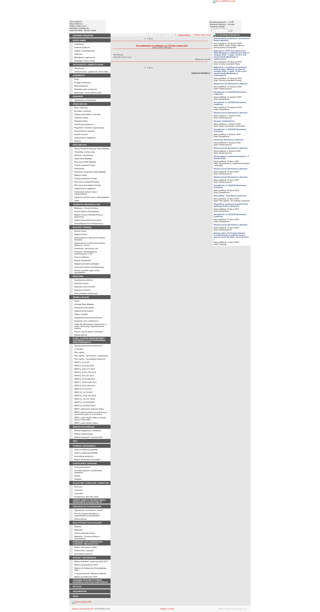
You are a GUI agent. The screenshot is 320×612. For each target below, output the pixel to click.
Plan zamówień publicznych (86, 293)
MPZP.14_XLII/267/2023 (85, 406)
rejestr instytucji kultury (87, 523)
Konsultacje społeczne (84, 456)
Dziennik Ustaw (76, 30)
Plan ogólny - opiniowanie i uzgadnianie (91, 356)
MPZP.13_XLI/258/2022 (84, 402)
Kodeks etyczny (81, 134)
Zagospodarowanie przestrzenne (88, 318)
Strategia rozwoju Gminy (84, 61)
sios (75, 441)
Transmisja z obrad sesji (84, 152)
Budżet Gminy (80, 231)
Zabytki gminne (80, 335)
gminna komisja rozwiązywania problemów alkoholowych (89, 501)
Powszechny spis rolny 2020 (86, 497)
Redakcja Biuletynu (218, 24)
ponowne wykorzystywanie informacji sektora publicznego (90, 581)
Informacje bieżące (82, 467)
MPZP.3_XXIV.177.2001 (84, 369)
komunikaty (79, 76)
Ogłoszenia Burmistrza (83, 311)
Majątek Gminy (80, 234)
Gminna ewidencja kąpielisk (86, 450)
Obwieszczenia (225, 89)
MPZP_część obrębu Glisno (86, 423)
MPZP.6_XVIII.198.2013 (84, 379)
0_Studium (79, 349)
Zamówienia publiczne (83, 280)
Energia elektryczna (82, 83)
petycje (77, 587)
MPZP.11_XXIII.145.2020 (85, 396)
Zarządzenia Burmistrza (84, 308)
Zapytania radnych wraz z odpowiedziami (91, 197)
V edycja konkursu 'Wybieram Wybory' (90, 573)
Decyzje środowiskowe (224, 121)
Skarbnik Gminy (81, 121)
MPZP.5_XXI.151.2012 (84, 376)
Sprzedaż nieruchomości (84, 287)
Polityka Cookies (167, 609)
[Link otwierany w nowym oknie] (232, 9)
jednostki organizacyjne (86, 204)
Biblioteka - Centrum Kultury (86, 208)
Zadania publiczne (82, 47)
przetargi (78, 276)
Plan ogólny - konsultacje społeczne (230, 196)
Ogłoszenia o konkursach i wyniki (88, 510)
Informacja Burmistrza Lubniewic (229, 140)
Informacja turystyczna (83, 124)
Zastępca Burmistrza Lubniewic (87, 114)
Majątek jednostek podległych (87, 264)
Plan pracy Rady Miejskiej (85, 162)
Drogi (76, 79)
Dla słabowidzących (218, 22)
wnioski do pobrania (84, 427)
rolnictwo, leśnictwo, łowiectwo (91, 483)
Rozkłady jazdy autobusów (85, 89)
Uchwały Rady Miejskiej (84, 304)
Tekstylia (77, 479)
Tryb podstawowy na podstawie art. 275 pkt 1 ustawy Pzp (162, 46)
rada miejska (80, 145)
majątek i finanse (82, 227)
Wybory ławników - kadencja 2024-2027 (91, 561)
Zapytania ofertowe (82, 290)
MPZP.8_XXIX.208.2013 (84, 386)
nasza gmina (79, 40)
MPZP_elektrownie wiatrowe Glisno (89, 409)
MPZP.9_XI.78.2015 (83, 389)
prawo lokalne (81, 297)
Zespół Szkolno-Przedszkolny (86, 211)
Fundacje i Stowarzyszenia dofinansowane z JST (85, 253)
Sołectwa (78, 54)
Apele (76, 201)
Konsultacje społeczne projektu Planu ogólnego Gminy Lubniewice (231, 205)
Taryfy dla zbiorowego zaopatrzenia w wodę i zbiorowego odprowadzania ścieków (90, 326)
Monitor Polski (90, 30)
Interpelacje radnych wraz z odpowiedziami (86, 193)
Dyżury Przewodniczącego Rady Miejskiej (91, 149)
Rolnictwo (78, 487)
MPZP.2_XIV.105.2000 (84, 366)
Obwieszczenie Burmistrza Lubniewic (231, 84)
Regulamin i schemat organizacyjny (89, 128)
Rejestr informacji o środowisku (87, 460)
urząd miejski (80, 104)
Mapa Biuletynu (76, 24)
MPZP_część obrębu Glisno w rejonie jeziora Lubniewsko (90, 419)
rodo (75, 596)
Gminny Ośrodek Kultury (84, 533)
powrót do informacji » (200, 73)
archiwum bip (80, 591)
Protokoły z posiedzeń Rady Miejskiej (90, 172)
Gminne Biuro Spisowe (84, 551)
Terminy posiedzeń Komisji (85, 178)
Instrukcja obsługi (217, 27)
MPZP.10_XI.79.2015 (83, 392)
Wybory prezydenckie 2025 (85, 577)
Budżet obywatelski (82, 260)
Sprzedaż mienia (81, 283)
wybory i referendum (84, 558)
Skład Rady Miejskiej (83, 159)
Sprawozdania (80, 519)
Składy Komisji (80, 175)
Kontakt (231, 24)
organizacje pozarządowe (87, 507)
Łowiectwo (78, 493)
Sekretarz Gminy (81, 118)
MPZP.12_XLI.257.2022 (84, 399)
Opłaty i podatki (81, 314)
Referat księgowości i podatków (87, 431)
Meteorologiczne (81, 86)
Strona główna (76, 22)
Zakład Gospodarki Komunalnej (87, 220)
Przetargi (222, 244)
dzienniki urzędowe (83, 36)
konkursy (78, 96)
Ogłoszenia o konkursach (85, 100)
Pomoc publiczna (81, 257)
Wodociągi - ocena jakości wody (87, 93)
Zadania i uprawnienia (83, 155)
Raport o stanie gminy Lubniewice (88, 332)
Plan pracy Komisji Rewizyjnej (86, 182)
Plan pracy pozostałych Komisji (87, 185)
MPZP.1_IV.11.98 (81, 362)
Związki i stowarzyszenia (84, 51)
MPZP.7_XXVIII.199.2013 (85, 382)
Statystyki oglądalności (79, 28)
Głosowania (79, 169)
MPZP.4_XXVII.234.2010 (85, 372)
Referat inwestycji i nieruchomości (88, 437)
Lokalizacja (79, 44)
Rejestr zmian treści (78, 26)
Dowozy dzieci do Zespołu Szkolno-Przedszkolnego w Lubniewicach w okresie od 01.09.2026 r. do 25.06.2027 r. (231, 236)
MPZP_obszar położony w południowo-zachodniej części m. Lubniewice (90, 413)
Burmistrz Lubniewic (82, 111)
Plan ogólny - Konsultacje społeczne (89, 359)
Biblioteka (78, 530)
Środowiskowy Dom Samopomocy (88, 223)
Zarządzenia (224, 99)
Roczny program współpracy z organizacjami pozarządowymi (87, 515)
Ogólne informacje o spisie (85, 547)
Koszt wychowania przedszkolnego (89, 267)
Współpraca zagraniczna (84, 57)
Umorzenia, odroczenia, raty (86, 248)
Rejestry (77, 526)
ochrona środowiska (84, 446)
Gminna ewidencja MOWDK (86, 453)
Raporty (77, 141)
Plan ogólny (79, 352)
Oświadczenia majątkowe (85, 138)
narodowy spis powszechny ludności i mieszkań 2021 (88, 543)
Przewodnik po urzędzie (84, 131)
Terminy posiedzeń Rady (84, 165)
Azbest (77, 476)
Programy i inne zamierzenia (86, 321)
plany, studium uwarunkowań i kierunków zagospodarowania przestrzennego (89, 340)
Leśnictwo (78, 490)
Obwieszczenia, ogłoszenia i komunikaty (91, 72)
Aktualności (79, 68)
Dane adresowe (81, 108)
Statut (76, 301)
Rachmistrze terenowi (83, 554)
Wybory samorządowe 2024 (86, 565)
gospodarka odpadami (85, 463)
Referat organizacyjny (83, 434)
